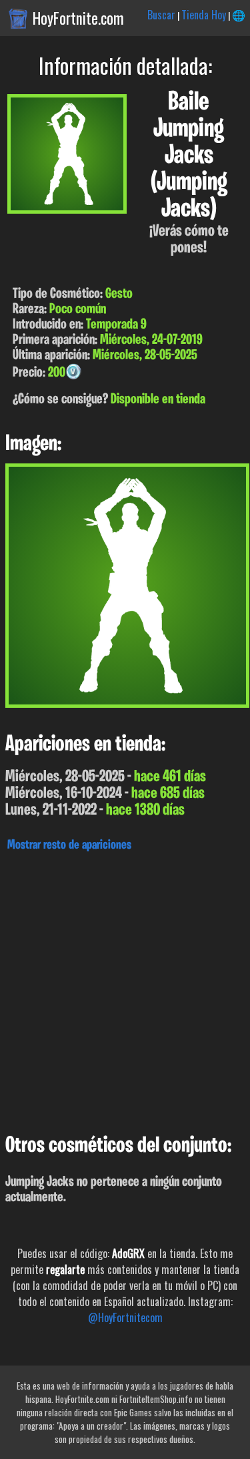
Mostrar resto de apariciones (69, 845)
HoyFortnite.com (78, 18)
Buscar (161, 15)
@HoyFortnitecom (125, 1317)
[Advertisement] (125, 989)
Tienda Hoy (203, 15)
